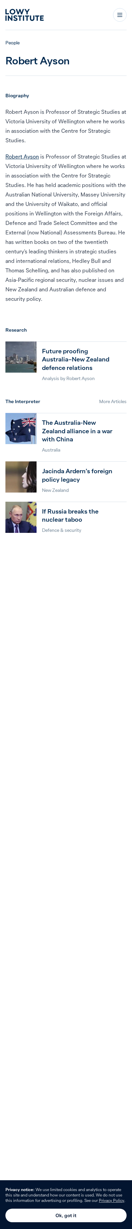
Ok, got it (66, 1215)
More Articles (113, 401)
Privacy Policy (111, 1200)
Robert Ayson (22, 156)
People (12, 43)
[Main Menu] (120, 15)
